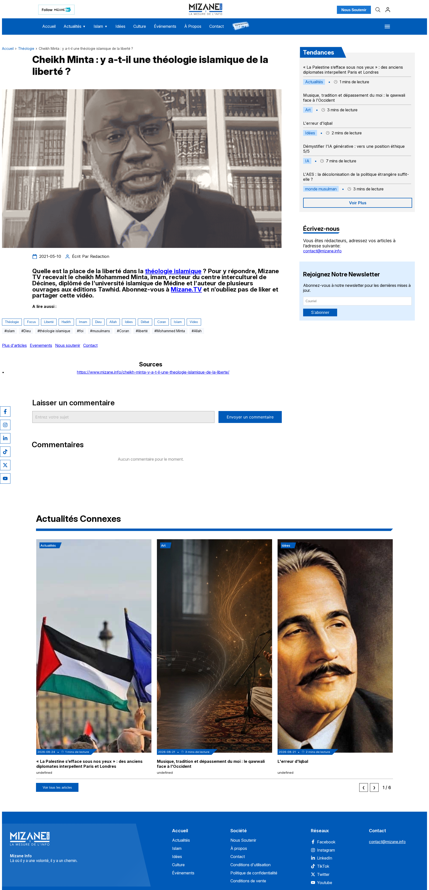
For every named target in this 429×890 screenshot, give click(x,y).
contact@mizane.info (322, 250)
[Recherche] (378, 10)
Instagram (326, 850)
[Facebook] (5, 411)
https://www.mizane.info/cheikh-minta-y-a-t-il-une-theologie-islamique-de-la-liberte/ (153, 372)
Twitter (323, 874)
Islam (100, 26)
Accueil (49, 26)
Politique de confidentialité (253, 872)
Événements (165, 26)
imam (83, 322)
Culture (139, 26)
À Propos (192, 26)
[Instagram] (5, 425)
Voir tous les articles (57, 787)
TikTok (323, 866)
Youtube (324, 882)
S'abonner (320, 312)
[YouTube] (5, 478)
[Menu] (387, 26)
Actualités (75, 26)
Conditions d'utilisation (250, 864)
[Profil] (388, 10)
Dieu (98, 322)
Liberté (49, 322)
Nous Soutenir (353, 10)
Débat (145, 322)
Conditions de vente (248, 880)
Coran (161, 322)
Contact (216, 26)
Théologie (26, 49)
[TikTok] (5, 451)
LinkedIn (324, 858)
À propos (238, 848)
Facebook (326, 841)
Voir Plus (357, 202)
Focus (31, 322)
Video (194, 322)
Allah (113, 322)
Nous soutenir (67, 345)
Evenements (41, 345)
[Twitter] (5, 465)
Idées (120, 26)
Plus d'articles (14, 345)
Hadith (66, 322)
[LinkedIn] (5, 438)
